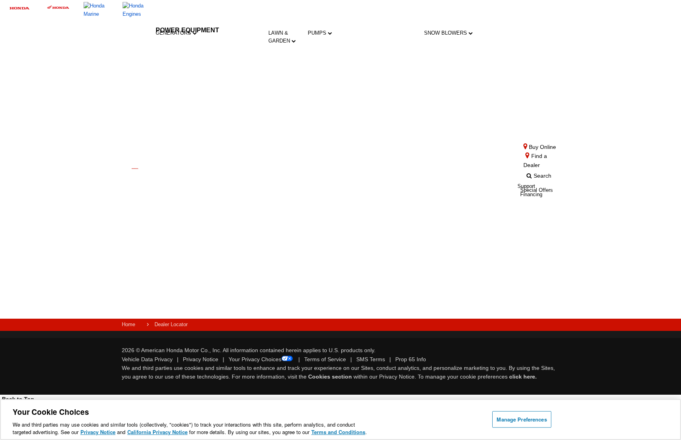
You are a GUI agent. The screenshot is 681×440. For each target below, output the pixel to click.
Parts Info (252, 195)
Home (128, 324)
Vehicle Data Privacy (147, 359)
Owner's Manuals (228, 180)
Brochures (202, 221)
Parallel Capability (180, 251)
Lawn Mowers (286, 58)
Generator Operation (229, 211)
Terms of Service (325, 359)
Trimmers (286, 108)
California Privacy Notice (157, 432)
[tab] (286, 63)
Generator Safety (229, 195)
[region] (340, 419)
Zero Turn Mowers (286, 137)
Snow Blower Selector (447, 231)
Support (254, 260)
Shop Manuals (255, 211)
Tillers (285, 85)
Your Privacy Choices (255, 359)
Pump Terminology (335, 249)
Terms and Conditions (338, 432)
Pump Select (329, 301)
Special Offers (199, 233)
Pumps (318, 33)
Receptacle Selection (231, 257)
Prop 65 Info (410, 359)
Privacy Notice (200, 359)
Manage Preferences (522, 419)
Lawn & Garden (280, 37)
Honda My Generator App (180, 282)
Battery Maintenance (232, 242)
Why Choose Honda (330, 200)
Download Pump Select (333, 283)
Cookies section (331, 376)
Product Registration (259, 180)
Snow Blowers (446, 33)
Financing (257, 285)
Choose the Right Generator (180, 180)
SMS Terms (370, 359)
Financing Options (202, 249)
